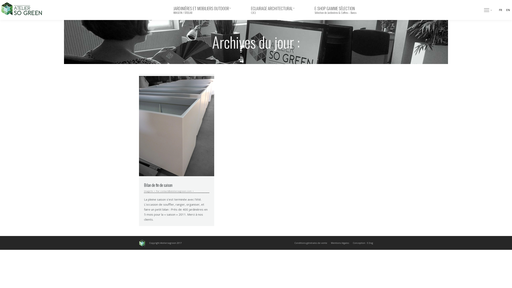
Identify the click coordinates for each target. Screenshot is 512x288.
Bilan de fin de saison (158, 185)
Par (174, 191)
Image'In (148, 191)
